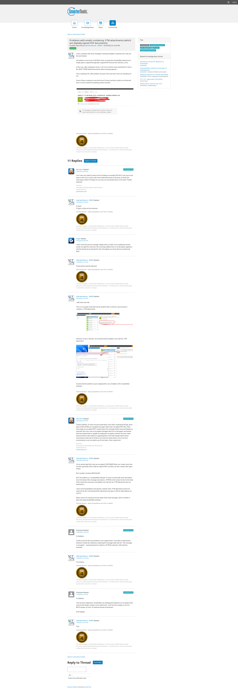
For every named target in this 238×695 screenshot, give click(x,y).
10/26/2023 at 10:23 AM (82, 558)
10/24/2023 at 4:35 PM (82, 171)
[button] (228, 2)
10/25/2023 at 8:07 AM (82, 460)
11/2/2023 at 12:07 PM (82, 594)
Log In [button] (234, 2)
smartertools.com (81, 191)
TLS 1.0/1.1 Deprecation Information (151, 79)
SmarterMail (144, 45)
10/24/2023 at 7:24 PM (82, 202)
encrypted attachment (157, 45)
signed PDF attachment (148, 50)
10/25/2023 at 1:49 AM (82, 298)
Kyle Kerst (79, 169)
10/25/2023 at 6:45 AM (82, 420)
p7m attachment (146, 47)
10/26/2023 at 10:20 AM (82, 532)
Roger (78, 239)
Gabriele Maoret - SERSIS (93, 45)
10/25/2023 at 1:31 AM (82, 262)
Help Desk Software (72, 687)
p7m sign (156, 47)
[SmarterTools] (77, 11)
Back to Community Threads (76, 34)
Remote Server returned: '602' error (151, 83)
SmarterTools (87, 687)
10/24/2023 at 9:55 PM (82, 240)
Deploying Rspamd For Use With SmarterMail (154, 74)
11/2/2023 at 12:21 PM (82, 622)
